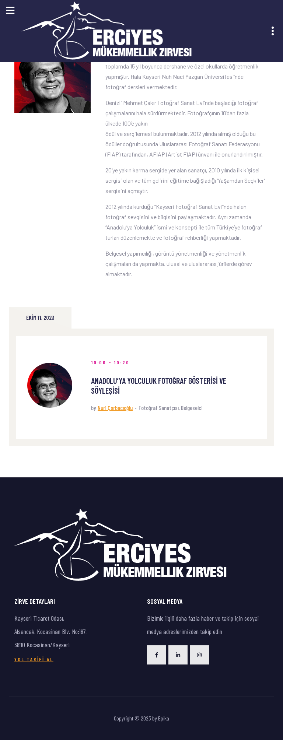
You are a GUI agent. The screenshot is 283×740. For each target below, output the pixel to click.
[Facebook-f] (156, 654)
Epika (163, 718)
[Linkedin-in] (178, 654)
